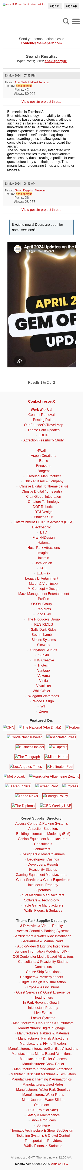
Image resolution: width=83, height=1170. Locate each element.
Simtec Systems (43, 640)
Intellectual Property (43, 885)
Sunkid (43, 655)
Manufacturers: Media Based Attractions (42, 1054)
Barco (43, 461)
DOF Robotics (43, 507)
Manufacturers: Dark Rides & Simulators (43, 1023)
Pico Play (43, 614)
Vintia (43, 681)
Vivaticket (43, 686)
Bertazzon (43, 466)
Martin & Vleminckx (43, 583)
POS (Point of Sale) (43, 1110)
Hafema (44, 542)
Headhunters (43, 997)
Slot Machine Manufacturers (43, 895)
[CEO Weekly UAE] (55, 805)
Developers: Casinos (43, 859)
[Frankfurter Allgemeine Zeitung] (54, 776)
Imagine (43, 553)
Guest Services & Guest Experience (43, 880)
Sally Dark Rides (43, 629)
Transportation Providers (43, 1141)
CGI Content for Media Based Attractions (43, 956)
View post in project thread (41, 101)
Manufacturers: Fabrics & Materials (43, 1033)
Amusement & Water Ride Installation (43, 936)
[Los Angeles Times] (26, 766)
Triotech (43, 665)
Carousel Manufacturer (43, 476)
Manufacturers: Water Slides (43, 1100)
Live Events (43, 1013)
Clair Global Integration (43, 496)
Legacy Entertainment (41, 578)
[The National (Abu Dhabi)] (40, 727)
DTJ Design (43, 512)
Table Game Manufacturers (43, 905)
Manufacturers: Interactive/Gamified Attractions (43, 1048)
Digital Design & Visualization (43, 982)
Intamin (43, 558)
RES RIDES (43, 624)
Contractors (41, 849)
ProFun (43, 599)
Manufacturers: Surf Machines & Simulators (43, 1074)
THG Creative (43, 660)
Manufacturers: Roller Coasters (43, 1059)
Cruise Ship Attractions (43, 972)
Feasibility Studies (43, 869)
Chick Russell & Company (43, 481)
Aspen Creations (43, 455)
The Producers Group (43, 619)
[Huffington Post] (60, 766)
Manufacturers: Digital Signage (41, 1028)
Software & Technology (41, 900)
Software (43, 1125)
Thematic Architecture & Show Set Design (41, 1130)
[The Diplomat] (24, 805)
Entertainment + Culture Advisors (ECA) (43, 522)
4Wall (41, 450)
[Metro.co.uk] (14, 776)
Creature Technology (43, 501)
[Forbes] (73, 727)
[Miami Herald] (56, 756)
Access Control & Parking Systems (41, 823)
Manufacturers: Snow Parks (43, 1064)
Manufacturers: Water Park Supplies (43, 1089)
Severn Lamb (41, 634)
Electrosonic (41, 527)
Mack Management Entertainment (43, 594)
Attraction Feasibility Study (43, 440)
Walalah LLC (59, 1164)
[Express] (70, 786)
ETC (43, 532)
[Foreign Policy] (55, 796)
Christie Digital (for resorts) (41, 491)
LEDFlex (43, 573)
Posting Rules (43, 420)
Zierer (43, 711)
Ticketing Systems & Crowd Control (43, 1135)
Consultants (43, 844)
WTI (43, 706)
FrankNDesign (44, 537)
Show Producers (43, 1120)
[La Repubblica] (18, 786)
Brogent (44, 471)
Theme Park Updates (43, 430)
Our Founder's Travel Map (43, 425)
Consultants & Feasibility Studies (43, 961)
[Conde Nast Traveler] (24, 737)
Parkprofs (43, 609)
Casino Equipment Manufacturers (43, 839)
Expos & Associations (43, 987)
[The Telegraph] (27, 756)
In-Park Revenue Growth (41, 1002)
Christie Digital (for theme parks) (43, 486)
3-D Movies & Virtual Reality (41, 926)
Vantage (43, 670)
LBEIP (44, 435)
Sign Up (71, 5)
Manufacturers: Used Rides (43, 1084)
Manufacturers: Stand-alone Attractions (43, 1069)
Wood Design (43, 701)
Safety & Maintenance (43, 1115)
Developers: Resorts (43, 864)
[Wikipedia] (58, 747)
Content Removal (41, 415)
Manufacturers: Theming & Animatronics (41, 1079)
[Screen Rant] (46, 786)
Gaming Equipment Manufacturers (41, 874)
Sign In (55, 5)
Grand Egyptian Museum (30, 190)
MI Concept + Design (43, 588)
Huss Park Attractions (43, 548)
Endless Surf (43, 517)
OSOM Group (41, 604)
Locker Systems (43, 1018)
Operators (43, 890)
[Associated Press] (61, 737)
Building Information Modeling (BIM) (43, 834)
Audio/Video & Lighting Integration (43, 946)
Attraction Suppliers (43, 828)
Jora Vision (43, 563)
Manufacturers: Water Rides (43, 1094)
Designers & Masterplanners (43, 854)
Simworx (43, 645)
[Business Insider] (30, 747)
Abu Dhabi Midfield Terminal (32, 82)
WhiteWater (41, 691)
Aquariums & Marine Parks (43, 941)
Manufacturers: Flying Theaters (43, 1043)
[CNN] (8, 727)
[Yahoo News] (26, 796)
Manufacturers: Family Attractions (43, 1038)
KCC (43, 568)
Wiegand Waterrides (43, 696)
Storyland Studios (43, 650)
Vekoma (43, 675)
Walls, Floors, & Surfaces (43, 910)
